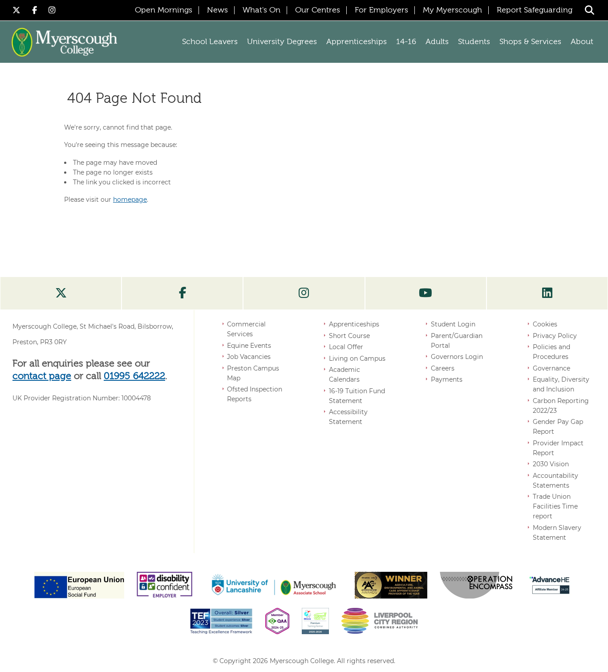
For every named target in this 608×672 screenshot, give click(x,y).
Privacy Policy (555, 336)
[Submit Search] (589, 10)
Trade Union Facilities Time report (555, 506)
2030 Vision (551, 464)
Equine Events (249, 346)
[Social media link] (61, 293)
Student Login (453, 324)
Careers (442, 368)
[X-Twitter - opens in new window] (18, 10)
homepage (130, 199)
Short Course (349, 336)
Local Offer (346, 347)
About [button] (582, 42)
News (217, 10)
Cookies (545, 324)
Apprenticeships (354, 324)
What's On (261, 10)
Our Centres (317, 10)
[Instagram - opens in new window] (52, 10)
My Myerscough (452, 10)
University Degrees (282, 42)
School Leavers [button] (210, 42)
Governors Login (457, 357)
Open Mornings (163, 10)
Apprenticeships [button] (356, 42)
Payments (446, 379)
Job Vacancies (249, 357)
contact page (41, 376)
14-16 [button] (406, 42)
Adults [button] (437, 42)
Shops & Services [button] (530, 42)
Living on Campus (357, 358)
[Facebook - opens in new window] (36, 10)
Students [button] (474, 42)
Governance (551, 368)
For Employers (381, 10)
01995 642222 (134, 376)
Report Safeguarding (534, 10)
